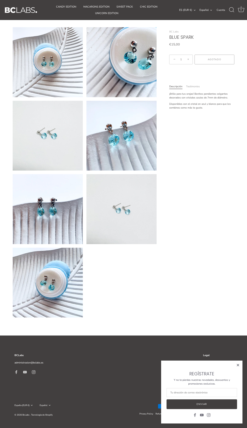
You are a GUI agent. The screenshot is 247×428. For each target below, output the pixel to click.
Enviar (202, 404)
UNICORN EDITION (106, 13)
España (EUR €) (22, 405)
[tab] (177, 86)
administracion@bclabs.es (28, 362)
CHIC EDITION (148, 6)
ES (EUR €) (185, 10)
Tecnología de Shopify (42, 414)
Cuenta (221, 10)
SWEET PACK (124, 6)
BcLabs (26, 414)
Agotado (214, 59)
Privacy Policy (146, 413)
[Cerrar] (238, 365)
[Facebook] (195, 414)
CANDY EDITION (66, 6)
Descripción (175, 86)
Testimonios (193, 86)
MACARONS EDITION (96, 6)
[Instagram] (208, 414)
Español (204, 10)
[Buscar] (232, 10)
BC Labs (174, 31)
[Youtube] (202, 414)
